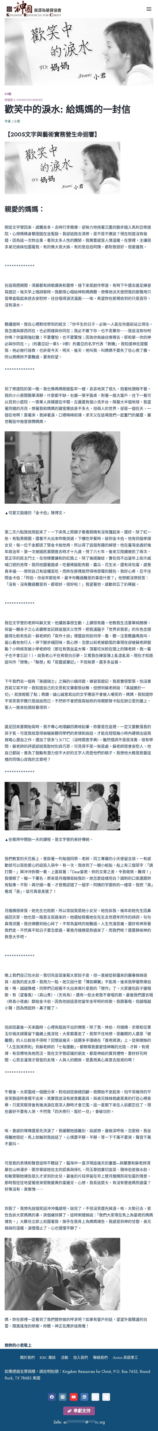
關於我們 (27, 1358)
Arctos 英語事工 (125, 1358)
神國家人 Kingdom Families (24, 100)
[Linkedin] (84, 1397)
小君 (17, 121)
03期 (8, 94)
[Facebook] (52, 1397)
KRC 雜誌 (48, 1358)
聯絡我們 (100, 1358)
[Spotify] (106, 1397)
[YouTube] (73, 1397)
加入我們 (80, 1358)
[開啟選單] (148, 9)
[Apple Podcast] (95, 1397)
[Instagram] (62, 1397)
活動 (64, 1358)
